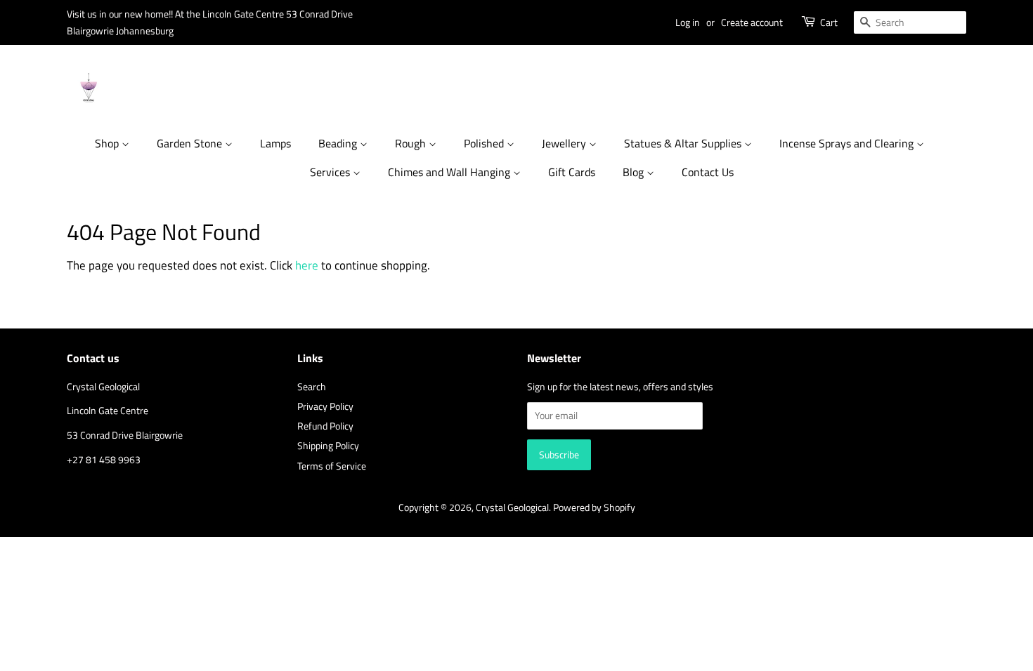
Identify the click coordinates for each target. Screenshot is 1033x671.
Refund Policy (325, 426)
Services (331, 172)
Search (311, 386)
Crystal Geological (512, 507)
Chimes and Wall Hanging (450, 172)
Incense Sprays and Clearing (847, 143)
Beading (339, 143)
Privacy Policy (325, 406)
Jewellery (565, 143)
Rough (412, 143)
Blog (635, 172)
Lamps (275, 143)
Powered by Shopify (594, 507)
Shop (108, 143)
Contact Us (708, 172)
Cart (829, 22)
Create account (752, 22)
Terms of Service (331, 466)
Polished (485, 143)
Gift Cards (571, 172)
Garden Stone (191, 143)
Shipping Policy (328, 445)
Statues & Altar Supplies (684, 143)
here (306, 265)
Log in (687, 22)
